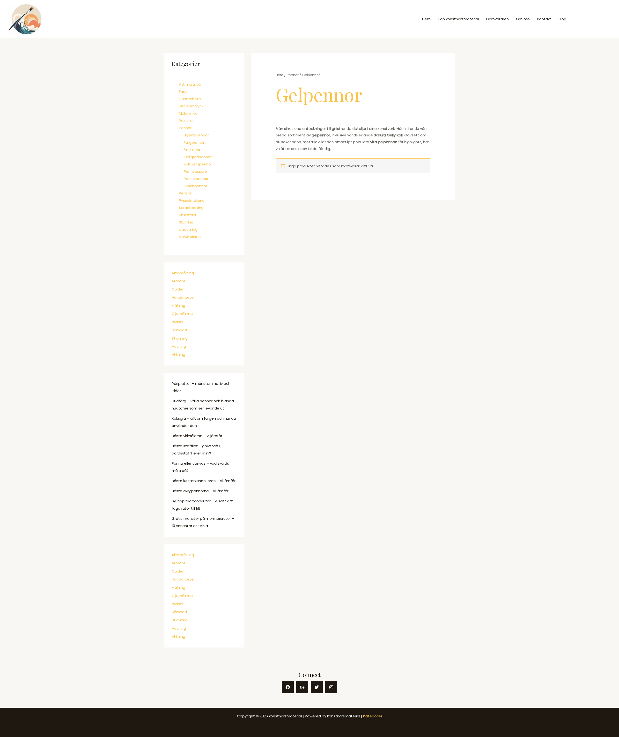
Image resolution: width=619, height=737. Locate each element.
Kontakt (544, 19)
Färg (183, 91)
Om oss (523, 19)
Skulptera (187, 214)
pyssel (177, 321)
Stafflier (186, 222)
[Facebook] (288, 687)
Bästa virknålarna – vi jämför (197, 435)
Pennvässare (195, 171)
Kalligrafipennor (198, 156)
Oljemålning (182, 313)
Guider (178, 289)
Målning (178, 305)
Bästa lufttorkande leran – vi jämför (204, 480)
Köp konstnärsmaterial (458, 19)
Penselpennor (196, 178)
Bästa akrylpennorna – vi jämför (200, 490)
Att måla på (190, 84)
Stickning (180, 338)
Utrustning (188, 229)
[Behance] (302, 687)
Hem (426, 19)
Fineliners (192, 149)
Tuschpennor (195, 185)
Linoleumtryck (191, 106)
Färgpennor (194, 142)
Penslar (185, 193)
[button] (593, 19)
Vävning (179, 346)
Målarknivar (189, 113)
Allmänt (178, 280)
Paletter (186, 120)
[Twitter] (317, 687)
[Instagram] (331, 687)
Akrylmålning (183, 272)
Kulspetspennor (198, 164)
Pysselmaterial (192, 200)
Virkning (178, 354)
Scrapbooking (191, 207)
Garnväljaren (497, 19)
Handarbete (190, 98)
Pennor (185, 127)
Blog (562, 19)
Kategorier (372, 716)
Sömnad (179, 330)
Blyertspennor (196, 135)
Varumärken (190, 236)
